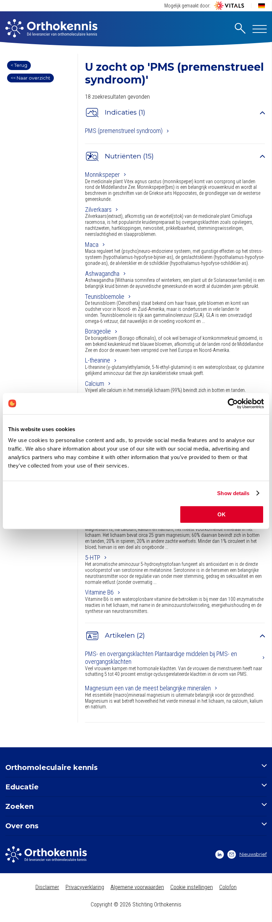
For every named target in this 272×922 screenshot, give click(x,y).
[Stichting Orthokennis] (51, 29)
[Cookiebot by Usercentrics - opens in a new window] (233, 403)
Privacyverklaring (85, 887)
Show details (233, 493)
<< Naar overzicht (30, 78)
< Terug (19, 65)
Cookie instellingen (191, 887)
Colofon (228, 887)
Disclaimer (47, 887)
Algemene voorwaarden (137, 887)
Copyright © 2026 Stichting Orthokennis (136, 904)
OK (221, 514)
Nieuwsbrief (253, 854)
